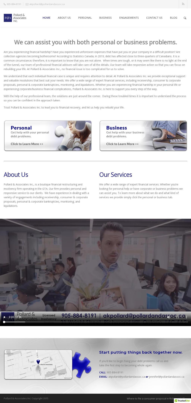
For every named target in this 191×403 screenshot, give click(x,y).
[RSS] (183, 4)
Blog (173, 17)
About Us (64, 17)
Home (46, 17)
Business (105, 17)
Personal (85, 17)
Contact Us (154, 17)
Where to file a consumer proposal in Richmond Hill (155, 398)
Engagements (129, 17)
